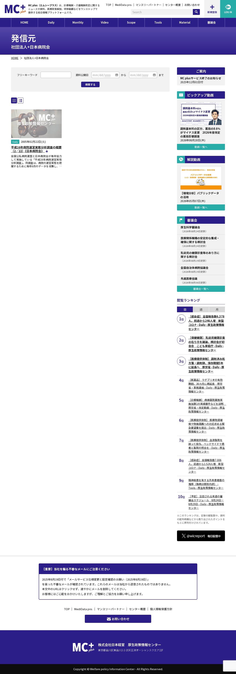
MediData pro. (123, 5)
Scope (131, 22)
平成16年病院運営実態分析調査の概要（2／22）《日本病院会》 (36, 149)
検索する (90, 84)
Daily (51, 22)
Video (105, 22)
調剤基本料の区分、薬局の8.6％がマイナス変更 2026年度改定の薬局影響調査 (200, 132)
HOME (24, 22)
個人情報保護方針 (161, 609)
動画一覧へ (201, 147)
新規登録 (212, 12)
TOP (108, 5)
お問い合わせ (192, 5)
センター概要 (173, 5)
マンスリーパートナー (149, 5)
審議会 (211, 22)
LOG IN (228, 12)
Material (184, 22)
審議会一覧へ (201, 289)
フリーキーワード (27, 75)
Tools (158, 22)
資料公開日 (82, 75)
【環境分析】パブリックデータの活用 (199, 195)
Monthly (77, 22)
